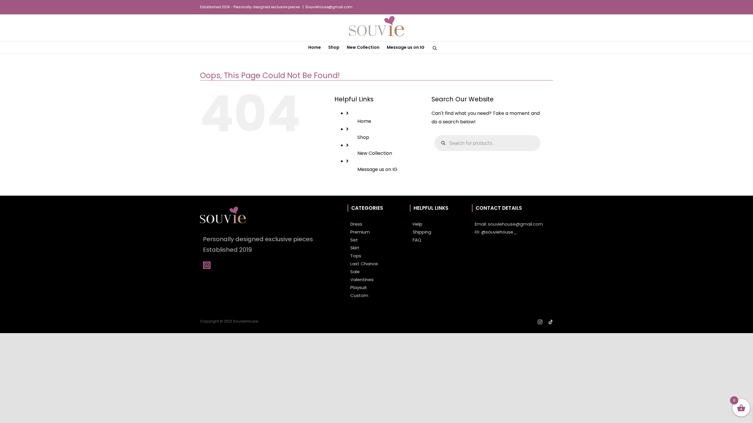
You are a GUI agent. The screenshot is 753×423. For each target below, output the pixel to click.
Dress (356, 224)
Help (417, 224)
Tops (355, 256)
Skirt (354, 248)
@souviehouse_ (499, 232)
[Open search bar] (435, 47)
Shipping (422, 232)
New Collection (374, 153)
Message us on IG (377, 169)
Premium (360, 232)
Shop (363, 137)
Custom (359, 295)
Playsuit (358, 287)
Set (354, 240)
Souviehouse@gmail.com (328, 6)
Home (364, 121)
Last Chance (364, 264)
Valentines (362, 279)
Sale (355, 271)
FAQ (417, 240)
